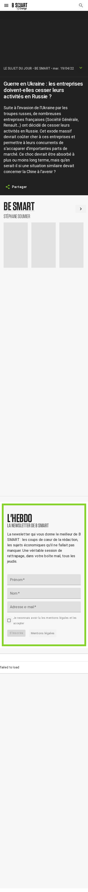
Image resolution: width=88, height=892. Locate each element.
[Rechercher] (81, 5)
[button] (44, 209)
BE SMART (42, 68)
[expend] (80, 67)
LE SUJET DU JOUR (18, 68)
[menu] (6, 5)
